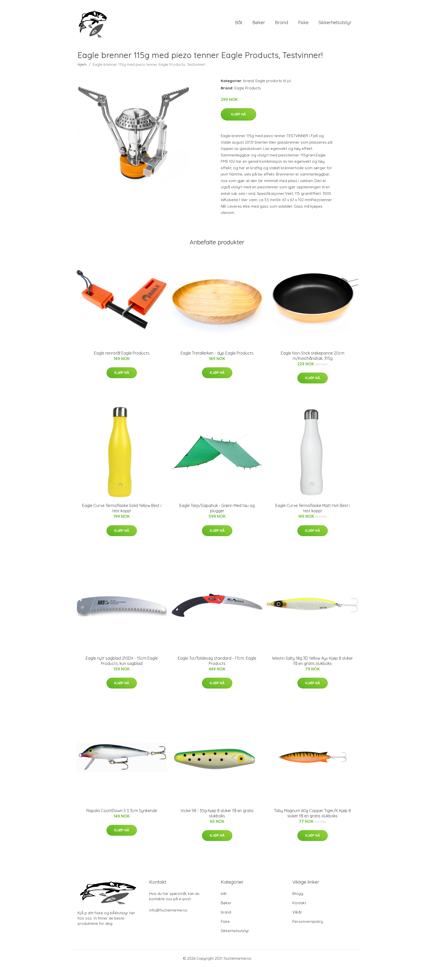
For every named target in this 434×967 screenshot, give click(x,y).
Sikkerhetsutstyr (334, 22)
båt (238, 22)
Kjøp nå (238, 114)
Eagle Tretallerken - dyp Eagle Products (217, 353)
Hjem (82, 64)
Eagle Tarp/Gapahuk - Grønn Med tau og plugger (217, 508)
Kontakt (299, 902)
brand (281, 22)
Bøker (258, 22)
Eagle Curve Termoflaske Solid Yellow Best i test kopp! (121, 508)
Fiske (303, 22)
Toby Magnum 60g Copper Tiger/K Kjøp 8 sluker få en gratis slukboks (312, 813)
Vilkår (297, 912)
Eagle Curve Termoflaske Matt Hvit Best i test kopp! (312, 508)
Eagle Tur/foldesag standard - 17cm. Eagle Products (217, 661)
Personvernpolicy (307, 921)
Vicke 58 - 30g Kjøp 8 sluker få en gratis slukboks (217, 813)
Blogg (297, 893)
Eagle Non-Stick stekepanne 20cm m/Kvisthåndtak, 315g (312, 356)
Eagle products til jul (273, 80)
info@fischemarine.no (168, 910)
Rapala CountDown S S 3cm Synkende (121, 810)
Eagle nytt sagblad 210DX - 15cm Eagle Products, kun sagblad (122, 661)
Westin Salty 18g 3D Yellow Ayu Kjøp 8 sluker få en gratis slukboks (312, 661)
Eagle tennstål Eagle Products (121, 353)
